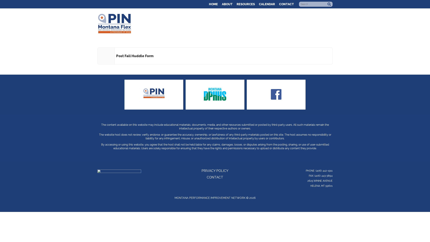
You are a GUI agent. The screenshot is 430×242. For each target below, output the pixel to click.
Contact (286, 4)
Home (213, 4)
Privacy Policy (215, 171)
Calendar (267, 4)
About (227, 4)
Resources (246, 4)
